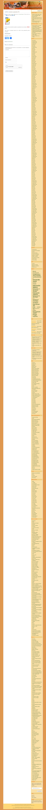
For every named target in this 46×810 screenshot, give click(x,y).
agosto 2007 (34, 227)
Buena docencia (34, 428)
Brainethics (33, 426)
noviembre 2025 (34, 41)
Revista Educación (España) (36, 593)
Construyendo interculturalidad (36, 670)
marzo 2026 (34, 40)
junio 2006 (33, 243)
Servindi (33, 759)
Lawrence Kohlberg (35, 727)
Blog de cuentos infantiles (35, 368)
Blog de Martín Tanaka (35, 374)
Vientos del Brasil (34, 412)
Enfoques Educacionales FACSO (36, 536)
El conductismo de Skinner (35, 349)
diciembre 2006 (34, 236)
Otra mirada (34, 400)
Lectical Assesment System (36, 728)
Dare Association (34, 676)
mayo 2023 (33, 46)
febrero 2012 (34, 164)
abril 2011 (33, 176)
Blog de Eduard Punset (35, 369)
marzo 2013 (34, 149)
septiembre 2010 (34, 184)
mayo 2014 (33, 133)
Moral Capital (34, 735)
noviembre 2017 (34, 84)
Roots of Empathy (34, 758)
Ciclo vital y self (36, 272)
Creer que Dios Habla (35, 381)
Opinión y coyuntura (11, 14)
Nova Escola (34, 558)
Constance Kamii (34, 669)
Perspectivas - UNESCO (35, 567)
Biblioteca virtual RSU (35, 649)
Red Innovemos (34, 756)
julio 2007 (33, 228)
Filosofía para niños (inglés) (36, 694)
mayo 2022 (33, 49)
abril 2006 (33, 245)
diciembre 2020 (34, 56)
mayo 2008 (33, 216)
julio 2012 (33, 158)
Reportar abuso (32, 805)
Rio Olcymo (33, 407)
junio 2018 (33, 76)
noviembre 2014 (34, 126)
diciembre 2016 (34, 97)
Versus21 (33, 468)
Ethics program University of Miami (37, 686)
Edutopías (33, 439)
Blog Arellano (34, 367)
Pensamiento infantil (36, 312)
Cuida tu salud (34, 382)
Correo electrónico (8, 59)
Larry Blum (33, 503)
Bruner (34, 271)
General (33, 251)
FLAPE (33, 695)
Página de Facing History (35, 740)
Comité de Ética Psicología (35, 432)
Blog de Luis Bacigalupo (35, 373)
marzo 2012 (34, 163)
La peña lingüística (34, 397)
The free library (34, 629)
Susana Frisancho (21, 14)
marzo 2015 (34, 121)
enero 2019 (33, 69)
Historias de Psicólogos (36, 300)
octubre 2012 (34, 155)
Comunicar (33, 526)
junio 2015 (33, 118)
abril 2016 (33, 106)
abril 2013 (33, 148)
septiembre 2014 (34, 128)
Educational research (35, 535)
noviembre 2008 (34, 209)
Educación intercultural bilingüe (36, 290)
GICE (33, 698)
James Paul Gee (34, 496)
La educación (34, 552)
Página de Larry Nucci (35, 741)
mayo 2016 (33, 105)
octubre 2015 (34, 113)
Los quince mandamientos (35, 453)
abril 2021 (33, 54)
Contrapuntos (34, 433)
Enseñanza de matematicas (36, 685)
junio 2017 (33, 90)
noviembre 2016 (34, 98)
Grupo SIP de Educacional (35, 447)
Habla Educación (34, 448)
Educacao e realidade (35, 534)
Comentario (7, 49)
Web (6, 62)
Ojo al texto (33, 399)
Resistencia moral (34, 16)
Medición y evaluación (35, 255)
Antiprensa (33, 362)
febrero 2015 (34, 122)
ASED (33, 418)
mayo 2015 (33, 119)
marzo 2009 (34, 205)
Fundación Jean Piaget (35, 697)
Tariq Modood (34, 514)
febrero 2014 (34, 136)
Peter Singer (34, 512)
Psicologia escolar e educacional (36, 576)
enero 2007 (33, 235)
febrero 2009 (34, 206)
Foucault (33, 475)
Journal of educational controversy (37, 551)
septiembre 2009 (34, 198)
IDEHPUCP (33, 708)
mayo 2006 (33, 244)
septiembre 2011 (34, 170)
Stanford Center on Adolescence (36, 768)
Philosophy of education (35, 569)
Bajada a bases (34, 366)
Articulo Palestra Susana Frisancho (37, 644)
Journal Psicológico (35, 723)
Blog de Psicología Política (35, 425)
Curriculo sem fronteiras (35, 527)
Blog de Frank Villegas (35, 421)
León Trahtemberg (34, 505)
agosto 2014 (34, 129)
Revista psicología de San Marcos (37, 616)
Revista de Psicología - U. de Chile (37, 589)
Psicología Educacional (35, 462)
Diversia (33, 531)
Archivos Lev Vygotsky (35, 642)
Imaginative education (35, 709)
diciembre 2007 (34, 222)
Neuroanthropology (34, 455)
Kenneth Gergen (34, 502)
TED (32, 769)
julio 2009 (33, 200)
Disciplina (34, 282)
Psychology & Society (35, 580)
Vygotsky (35, 316)
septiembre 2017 (34, 86)
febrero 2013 (34, 150)
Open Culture (34, 739)
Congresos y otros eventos (37, 274)
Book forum (33, 650)
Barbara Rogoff (34, 648)
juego (34, 307)
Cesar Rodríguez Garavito (35, 484)
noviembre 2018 (34, 71)
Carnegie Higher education (35, 652)
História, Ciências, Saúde (35, 393)
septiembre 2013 (34, 142)
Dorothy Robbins (34, 491)
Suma (33, 628)
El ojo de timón (34, 384)
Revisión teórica (34, 258)
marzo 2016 (34, 107)
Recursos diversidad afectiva (36, 404)
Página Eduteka (34, 742)
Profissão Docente (34, 574)
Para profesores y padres (35, 257)
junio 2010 (33, 187)
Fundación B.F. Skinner (35, 696)
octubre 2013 (34, 141)
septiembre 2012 (34, 156)
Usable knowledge (34, 778)
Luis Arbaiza (34, 398)
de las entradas (35, 264)
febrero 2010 (34, 192)
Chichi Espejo (34, 377)
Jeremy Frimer (34, 497)
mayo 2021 (33, 53)
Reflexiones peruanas (35, 406)
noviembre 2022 (34, 47)
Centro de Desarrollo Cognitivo (36, 661)
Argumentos (34, 520)
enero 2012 (33, 165)
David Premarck (34, 490)
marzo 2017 (34, 93)
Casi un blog (34, 376)
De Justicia (33, 677)
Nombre (6, 57)
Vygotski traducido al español (36, 469)
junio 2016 (33, 104)
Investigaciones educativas (36, 550)
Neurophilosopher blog (35, 456)
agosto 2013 (34, 143)
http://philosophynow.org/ (35, 543)
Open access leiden (35, 562)
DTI (30, 804)
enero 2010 (33, 193)
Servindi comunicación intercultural (37, 760)
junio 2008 (33, 215)
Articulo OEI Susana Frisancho (36, 643)
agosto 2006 (34, 241)
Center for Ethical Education (36, 660)
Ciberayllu (33, 524)
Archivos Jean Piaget (35, 641)
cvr (33, 278)
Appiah (33, 481)
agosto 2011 (34, 171)
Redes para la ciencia (35, 405)
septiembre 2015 (34, 114)
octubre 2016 (34, 99)
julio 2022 (33, 48)
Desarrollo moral (10, 41)
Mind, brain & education (35, 734)
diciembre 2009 (34, 194)
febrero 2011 (34, 178)
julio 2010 (33, 186)
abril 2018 (33, 78)
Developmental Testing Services (36, 678)
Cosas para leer (34, 249)
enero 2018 (33, 82)
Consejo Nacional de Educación (36, 668)
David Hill (33, 489)
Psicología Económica (35, 461)
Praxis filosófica (34, 573)
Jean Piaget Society (35, 717)
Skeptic (33, 627)
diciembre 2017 (34, 83)
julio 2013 (33, 144)
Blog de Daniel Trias (35, 420)
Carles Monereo (34, 483)
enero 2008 (33, 221)
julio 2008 (33, 214)
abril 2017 (33, 92)
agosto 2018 (34, 75)
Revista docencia (34, 592)
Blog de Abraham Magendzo (36, 419)
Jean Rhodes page (34, 718)
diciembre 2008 (34, 208)
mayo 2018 (33, 77)
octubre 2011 (34, 169)
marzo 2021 (34, 55)
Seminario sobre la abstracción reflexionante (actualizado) (36, 323)
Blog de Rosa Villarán (35, 375)
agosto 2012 (34, 157)
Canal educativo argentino (35, 651)
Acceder (33, 263)
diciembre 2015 (34, 111)
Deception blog (34, 434)
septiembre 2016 (34, 100)
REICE (33, 582)
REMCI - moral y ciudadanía (36, 757)
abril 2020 (33, 60)
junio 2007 (33, 229)
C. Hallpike (33, 482)
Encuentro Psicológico (35, 441)
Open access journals (35, 561)
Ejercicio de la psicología (36, 296)
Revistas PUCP (34, 619)
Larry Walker (34, 504)
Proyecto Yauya (34, 752)
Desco (33, 474)
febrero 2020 (34, 61)
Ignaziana (33, 544)
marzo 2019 (34, 68)
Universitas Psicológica (35, 635)
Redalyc (33, 581)
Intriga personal (34, 449)
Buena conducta (34, 427)
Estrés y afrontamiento (35, 442)
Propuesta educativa (35, 575)
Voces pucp (33, 413)
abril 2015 (33, 120)
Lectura (38, 307)
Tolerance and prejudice (35, 775)
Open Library (34, 477)
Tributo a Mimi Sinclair (35, 776)
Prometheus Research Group (36, 747)
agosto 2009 (34, 199)
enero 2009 (33, 207)
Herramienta (34, 540)
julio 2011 (33, 172)
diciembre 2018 (34, 70)
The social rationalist (35, 411)
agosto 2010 (34, 185)
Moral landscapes (34, 454)
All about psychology (35, 417)
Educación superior (36, 293)
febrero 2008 (34, 220)
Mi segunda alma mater (35, 733)
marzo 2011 (33, 177)
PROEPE (33, 746)
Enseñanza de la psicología (36, 250)
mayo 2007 (33, 230)
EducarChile (34, 679)
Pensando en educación (35, 457)
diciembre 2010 (34, 180)
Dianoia (33, 435)
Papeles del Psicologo (35, 566)
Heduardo (33, 392)
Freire (33, 298)
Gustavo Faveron (34, 391)
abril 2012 (33, 162)
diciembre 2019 (34, 63)
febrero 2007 (34, 234)
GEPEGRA (33, 446)
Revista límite (34, 606)
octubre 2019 (34, 64)
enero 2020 (33, 62)
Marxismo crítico (34, 732)
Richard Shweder (34, 513)
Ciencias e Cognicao (35, 525)
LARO (33, 553)
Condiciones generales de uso (26, 805)
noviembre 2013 (34, 140)
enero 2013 (33, 151)
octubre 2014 (34, 127)
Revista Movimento (34, 611)
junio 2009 (33, 201)
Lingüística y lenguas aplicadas (36, 557)
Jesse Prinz (34, 498)
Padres (34, 310)
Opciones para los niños (36, 308)
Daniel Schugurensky (35, 488)
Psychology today (34, 464)
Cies (32, 667)
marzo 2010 (34, 191)
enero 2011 (33, 179)
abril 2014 (33, 134)
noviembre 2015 (34, 112)
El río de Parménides (35, 440)
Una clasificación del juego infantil (36, 358)
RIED (33, 622)
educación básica (36, 286)
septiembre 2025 (34, 42)
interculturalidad (36, 305)
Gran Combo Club (34, 390)
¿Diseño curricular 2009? (35, 345)
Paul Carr (33, 511)
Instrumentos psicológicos (35, 302)
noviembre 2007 (34, 223)
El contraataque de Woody (35, 383)
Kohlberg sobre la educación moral (37, 17)
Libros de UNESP (34, 476)
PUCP (22, 805)
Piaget (35, 315)
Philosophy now (34, 568)
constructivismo (37, 277)
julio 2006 (33, 242)
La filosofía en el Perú (35, 726)
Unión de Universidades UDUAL (36, 777)
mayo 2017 (33, 91)
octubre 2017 (34, 85)
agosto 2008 (34, 213)
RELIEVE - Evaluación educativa (36, 583)
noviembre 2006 (34, 237)
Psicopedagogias (34, 463)
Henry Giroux (34, 495)
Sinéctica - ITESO (34, 626)
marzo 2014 (34, 135)
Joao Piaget (33, 719)
